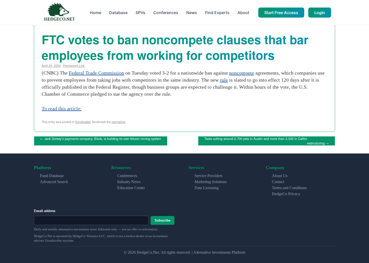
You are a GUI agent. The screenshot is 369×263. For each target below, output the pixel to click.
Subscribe (162, 220)
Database (118, 12)
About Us (279, 176)
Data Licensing (207, 188)
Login (319, 12)
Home (95, 12)
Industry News (129, 182)
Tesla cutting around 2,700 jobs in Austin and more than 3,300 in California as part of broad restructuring (269, 140)
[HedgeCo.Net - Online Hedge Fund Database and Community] (59, 12)
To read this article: (62, 108)
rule (224, 80)
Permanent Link (74, 65)
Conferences (165, 12)
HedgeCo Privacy (286, 194)
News (191, 12)
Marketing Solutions (211, 182)
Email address (44, 211)
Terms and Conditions (289, 188)
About (243, 12)
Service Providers (208, 176)
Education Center (131, 188)
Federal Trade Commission (96, 73)
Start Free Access (281, 12)
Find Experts (217, 12)
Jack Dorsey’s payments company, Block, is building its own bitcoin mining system (100, 138)
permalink (118, 122)
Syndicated (83, 122)
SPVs (140, 12)
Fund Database (52, 176)
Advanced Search (54, 182)
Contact (278, 182)
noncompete (241, 73)
